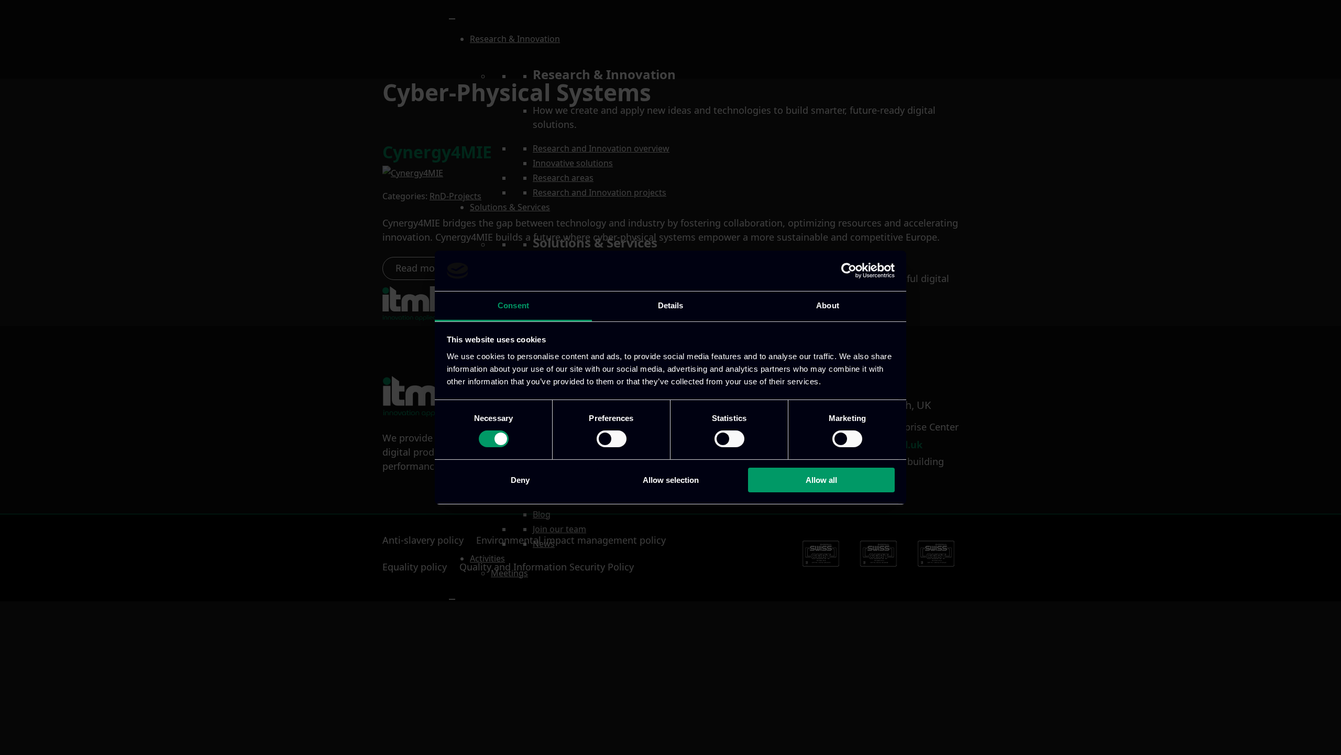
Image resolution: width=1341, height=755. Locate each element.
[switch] (611, 438)
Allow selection (671, 480)
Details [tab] (671, 305)
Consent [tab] (513, 305)
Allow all (821, 480)
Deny (520, 480)
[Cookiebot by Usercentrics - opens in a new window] (849, 270)
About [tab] (827, 305)
